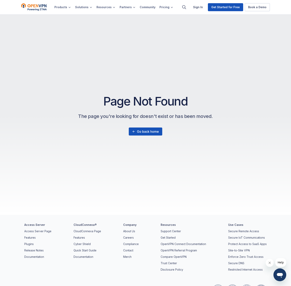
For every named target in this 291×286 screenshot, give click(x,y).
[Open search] (184, 7)
